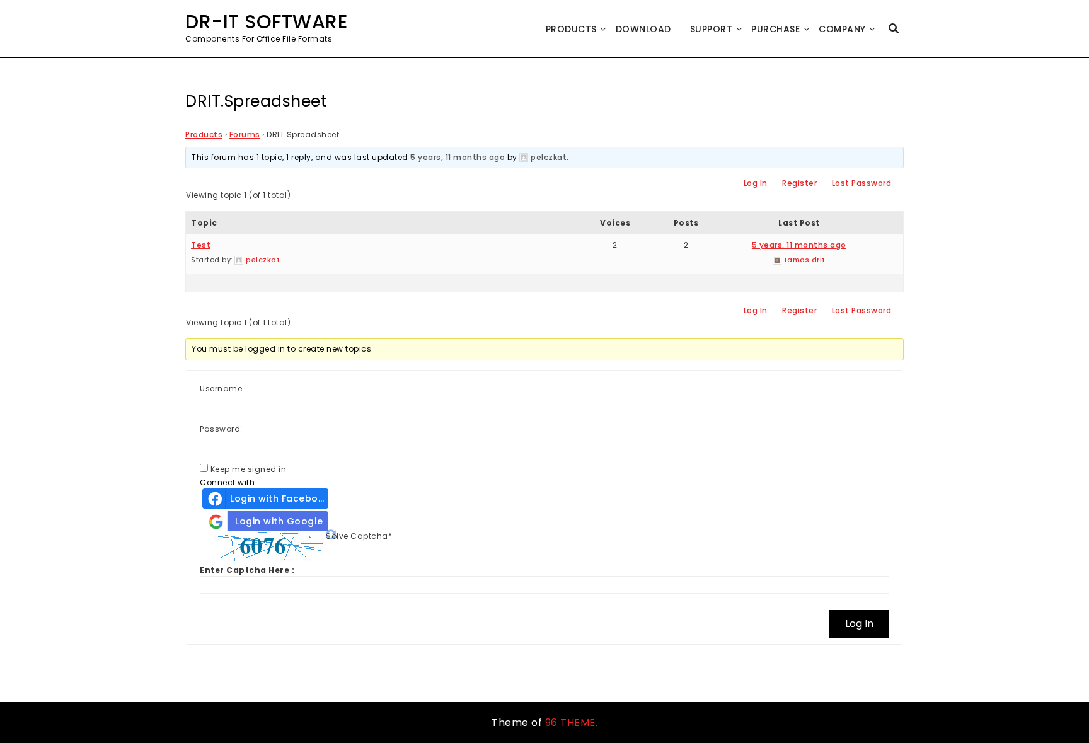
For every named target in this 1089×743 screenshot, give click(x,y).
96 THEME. (571, 722)
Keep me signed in (248, 469)
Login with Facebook (279, 498)
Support (711, 29)
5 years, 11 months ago (457, 157)
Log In (756, 183)
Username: (222, 388)
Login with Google (279, 521)
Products (571, 29)
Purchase (775, 29)
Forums (244, 134)
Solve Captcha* (359, 536)
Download (643, 29)
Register (799, 183)
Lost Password (862, 183)
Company (842, 29)
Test (200, 244)
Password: (221, 428)
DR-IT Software (266, 21)
